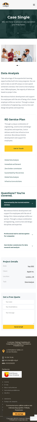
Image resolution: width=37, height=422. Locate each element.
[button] (18, 203)
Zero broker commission (13, 168)
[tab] (18, 203)
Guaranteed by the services (14, 173)
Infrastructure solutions (13, 181)
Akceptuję (19, 414)
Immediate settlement (13, 164)
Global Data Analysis (12, 160)
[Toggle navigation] (29, 4)
